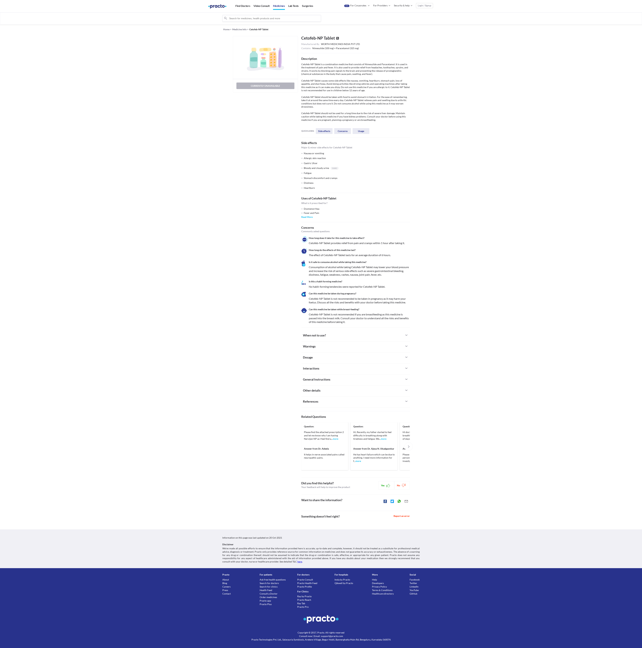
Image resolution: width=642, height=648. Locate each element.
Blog (224, 583)
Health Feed (266, 590)
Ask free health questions (273, 579)
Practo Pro (303, 606)
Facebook (415, 579)
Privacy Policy (379, 586)
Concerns (343, 131)
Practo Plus (266, 604)
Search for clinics (269, 586)
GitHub (413, 593)
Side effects (324, 131)
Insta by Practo (342, 579)
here (299, 561)
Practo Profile (304, 586)
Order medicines (268, 597)
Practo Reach (304, 599)
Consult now (305, 636)
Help (374, 579)
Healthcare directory (383, 593)
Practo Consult (305, 579)
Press (225, 590)
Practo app (265, 600)
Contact (226, 593)
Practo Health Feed (307, 583)
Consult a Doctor (269, 593)
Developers (378, 583)
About (225, 579)
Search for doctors (269, 583)
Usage (361, 131)
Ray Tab (301, 603)
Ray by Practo (304, 596)
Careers (226, 586)
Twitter (413, 583)
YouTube (414, 590)
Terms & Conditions (382, 590)
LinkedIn (414, 586)
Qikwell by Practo (344, 583)
